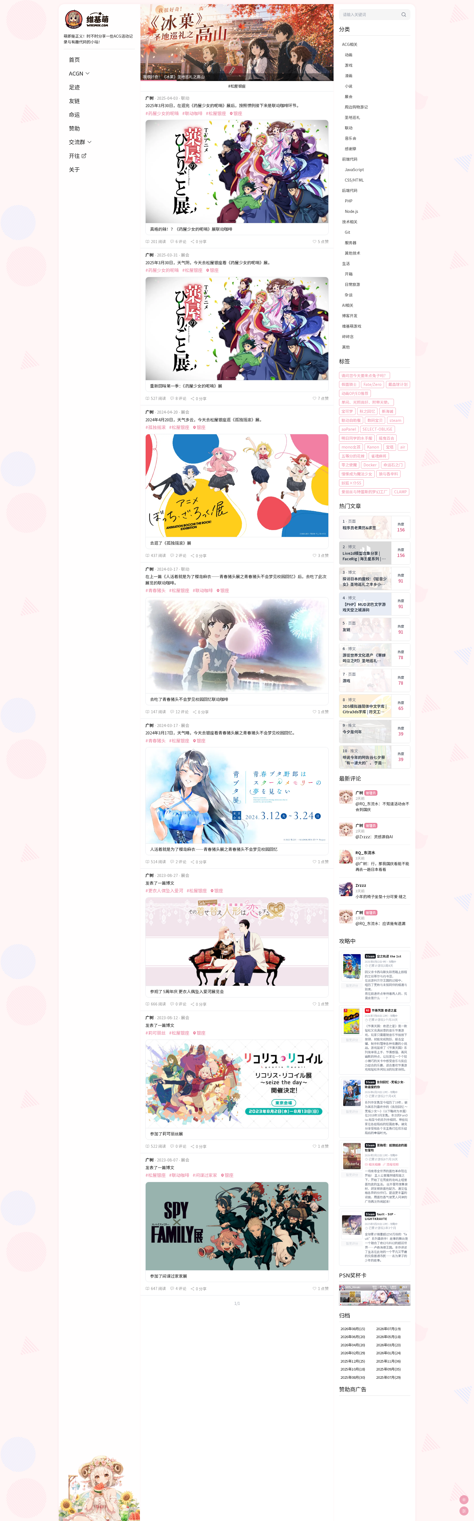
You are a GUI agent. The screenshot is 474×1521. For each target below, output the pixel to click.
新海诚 (387, 411)
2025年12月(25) (352, 1361)
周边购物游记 (356, 107)
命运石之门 (393, 464)
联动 (348, 127)
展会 (348, 96)
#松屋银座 (216, 113)
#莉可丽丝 (155, 1032)
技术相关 (349, 221)
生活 (346, 263)
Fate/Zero (372, 384)
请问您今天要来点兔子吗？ (365, 375)
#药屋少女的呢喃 (162, 113)
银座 (237, 113)
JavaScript (354, 169)
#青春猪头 (155, 590)
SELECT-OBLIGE (378, 429)
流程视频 (392, 1164)
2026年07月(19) (388, 1328)
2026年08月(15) (352, 1328)
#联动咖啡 (192, 113)
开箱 (348, 274)
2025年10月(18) (352, 1369)
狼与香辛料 (388, 474)
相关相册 (375, 1164)
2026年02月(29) (352, 1352)
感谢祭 (350, 148)
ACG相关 (349, 44)
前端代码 (349, 159)
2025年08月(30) (352, 1377)
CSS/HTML (354, 180)
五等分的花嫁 (353, 456)
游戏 (348, 65)
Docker (370, 464)
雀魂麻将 (378, 456)
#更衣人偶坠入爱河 (164, 890)
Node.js (351, 211)
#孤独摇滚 (155, 427)
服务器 (350, 242)
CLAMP (400, 491)
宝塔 (390, 447)
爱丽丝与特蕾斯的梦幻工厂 (365, 491)
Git (347, 232)
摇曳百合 (386, 438)
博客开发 (349, 315)
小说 (348, 86)
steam (395, 420)
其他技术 (352, 253)
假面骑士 (349, 384)
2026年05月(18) (388, 1336)
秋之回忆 (367, 411)
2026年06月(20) (352, 1336)
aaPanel (349, 429)
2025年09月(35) (388, 1369)
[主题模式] (464, 1499)
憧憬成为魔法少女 (357, 474)
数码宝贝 (375, 420)
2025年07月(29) (388, 1377)
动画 (348, 54)
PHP (348, 201)
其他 (346, 347)
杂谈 (348, 294)
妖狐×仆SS (351, 483)
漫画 (348, 75)
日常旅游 (352, 284)
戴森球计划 (398, 384)
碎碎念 (348, 336)
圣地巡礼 (352, 117)
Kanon (373, 447)
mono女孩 (351, 447)
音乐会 (350, 138)
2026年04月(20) (352, 1344)
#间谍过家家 (205, 1175)
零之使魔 (349, 464)
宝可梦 (347, 411)
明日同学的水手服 (357, 438)
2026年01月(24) (388, 1352)
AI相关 (347, 305)
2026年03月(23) (388, 1344)
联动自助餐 (351, 420)
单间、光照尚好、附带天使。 (366, 402)
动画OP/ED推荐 (355, 393)
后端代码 (349, 190)
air (402, 447)
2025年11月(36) (388, 1361)
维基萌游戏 (351, 326)
